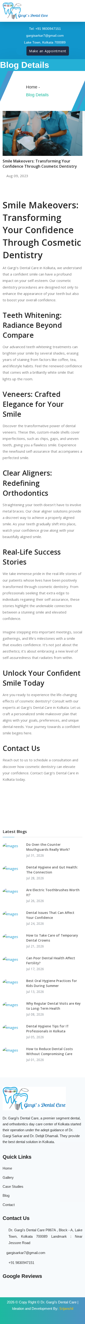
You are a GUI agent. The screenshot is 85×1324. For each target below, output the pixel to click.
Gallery (8, 1177)
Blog (6, 1195)
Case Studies (13, 1186)
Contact (9, 1205)
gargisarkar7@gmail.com (25, 1253)
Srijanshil (66, 1308)
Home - (33, 87)
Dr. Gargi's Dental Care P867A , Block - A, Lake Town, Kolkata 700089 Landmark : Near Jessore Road (45, 1236)
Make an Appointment (47, 51)
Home (7, 1168)
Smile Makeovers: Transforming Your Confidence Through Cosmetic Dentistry (40, 163)
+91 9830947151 (21, 1263)
